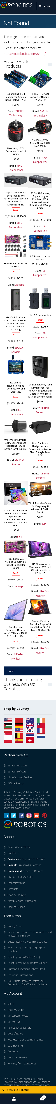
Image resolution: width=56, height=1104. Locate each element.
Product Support (16, 906)
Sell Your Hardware (17, 765)
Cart (36, 1095)
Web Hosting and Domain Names (25, 1039)
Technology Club (16, 883)
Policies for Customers (19, 1027)
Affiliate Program (16, 783)
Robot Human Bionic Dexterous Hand (27, 963)
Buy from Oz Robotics (26, 859)
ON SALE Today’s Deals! (20, 877)
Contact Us (13, 853)
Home (11, 671)
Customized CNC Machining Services (27, 941)
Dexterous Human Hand (20, 975)
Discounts (13, 889)
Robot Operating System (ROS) (24, 957)
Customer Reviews (17, 1057)
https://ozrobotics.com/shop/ (25, 53)
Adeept (19, 284)
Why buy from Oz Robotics (22, 900)
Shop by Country (17, 895)
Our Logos (13, 1051)
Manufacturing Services (20, 777)
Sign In (11, 1003)
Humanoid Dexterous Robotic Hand (26, 969)
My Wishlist (14, 1021)
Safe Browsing (15, 1045)
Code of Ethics (15, 1033)
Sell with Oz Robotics (25, 871)
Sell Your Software (17, 771)
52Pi (19, 537)
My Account (14, 1098)
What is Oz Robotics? (19, 847)
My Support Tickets (18, 1015)
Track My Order (16, 1009)
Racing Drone (15, 926)
